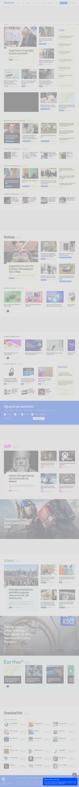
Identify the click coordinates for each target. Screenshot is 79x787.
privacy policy (61, 782)
